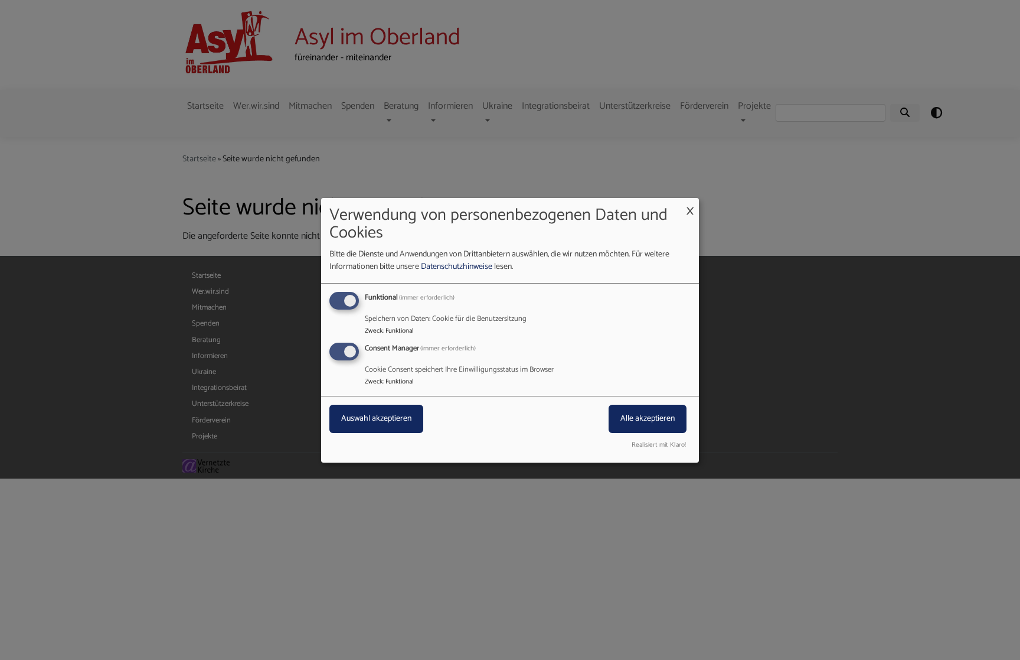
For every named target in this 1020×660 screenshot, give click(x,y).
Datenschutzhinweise (456, 267)
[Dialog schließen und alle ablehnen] (690, 204)
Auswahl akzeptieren (376, 418)
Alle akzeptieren (647, 418)
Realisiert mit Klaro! (659, 445)
